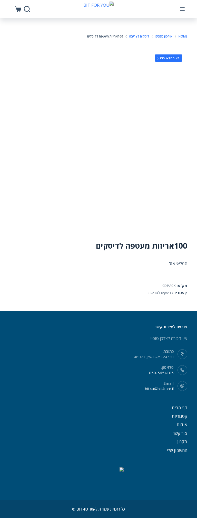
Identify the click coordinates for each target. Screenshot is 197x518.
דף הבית (179, 408)
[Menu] (182, 9)
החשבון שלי (177, 450)
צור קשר (180, 433)
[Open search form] (27, 9)
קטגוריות (179, 416)
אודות (181, 425)
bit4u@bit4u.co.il (159, 388)
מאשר (89, 504)
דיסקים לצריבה (160, 292)
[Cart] (18, 9)
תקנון (182, 442)
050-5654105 (161, 372)
